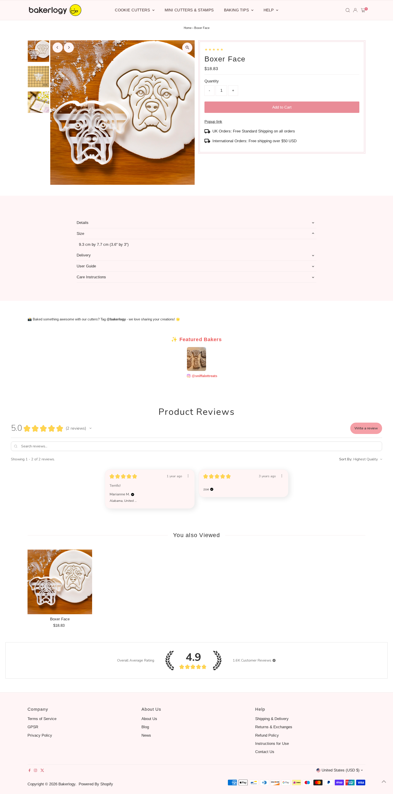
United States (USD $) (341, 770)
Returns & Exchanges (273, 727)
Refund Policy (267, 735)
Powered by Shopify (96, 784)
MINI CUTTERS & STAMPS (189, 10)
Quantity (211, 81)
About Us (149, 719)
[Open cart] (363, 10)
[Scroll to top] (383, 781)
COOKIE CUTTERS (133, 10)
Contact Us (264, 752)
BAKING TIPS (237, 10)
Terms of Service (42, 719)
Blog (145, 727)
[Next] (69, 47)
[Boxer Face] (60, 582)
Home (187, 28)
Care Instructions (91, 277)
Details (82, 223)
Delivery (84, 255)
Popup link (213, 122)
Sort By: (345, 459)
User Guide (86, 266)
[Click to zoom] (187, 48)
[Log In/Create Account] (355, 10)
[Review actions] (188, 476)
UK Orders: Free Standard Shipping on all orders (253, 131)
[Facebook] (30, 770)
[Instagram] (35, 770)
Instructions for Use (272, 743)
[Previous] (58, 47)
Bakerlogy (66, 784)
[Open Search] (348, 10)
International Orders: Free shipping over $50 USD (254, 141)
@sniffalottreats (203, 376)
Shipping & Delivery (272, 719)
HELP (269, 10)
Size (80, 233)
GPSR (33, 727)
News (146, 735)
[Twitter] (42, 770)
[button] (90, 428)
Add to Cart (282, 107)
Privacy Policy (40, 735)
